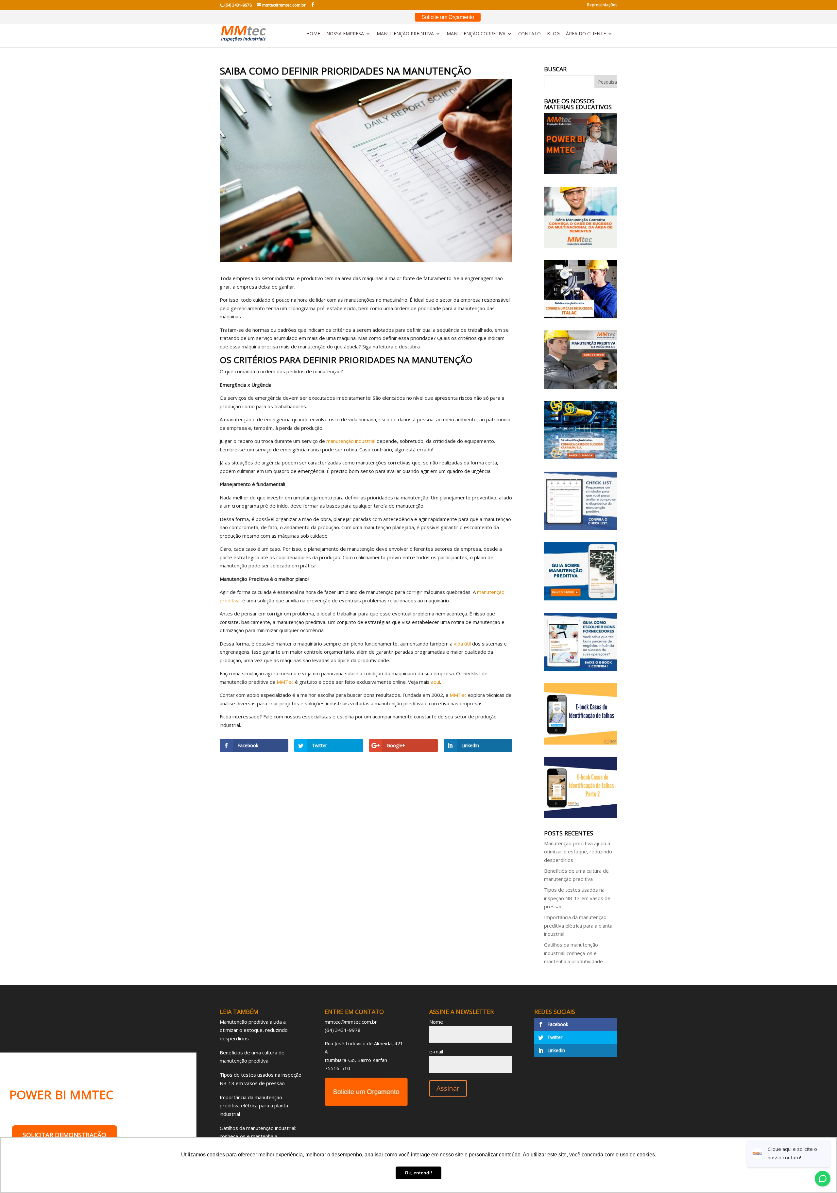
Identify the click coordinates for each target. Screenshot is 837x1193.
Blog (553, 34)
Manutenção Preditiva (405, 34)
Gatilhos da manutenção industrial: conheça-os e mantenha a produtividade (573, 953)
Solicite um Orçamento (447, 17)
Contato (529, 34)
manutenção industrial (350, 441)
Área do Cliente (586, 34)
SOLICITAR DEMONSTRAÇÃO (64, 1135)
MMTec (285, 682)
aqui (435, 682)
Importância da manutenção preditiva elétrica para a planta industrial (578, 925)
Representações (602, 5)
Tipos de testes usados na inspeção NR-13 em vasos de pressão (577, 898)
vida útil (462, 643)
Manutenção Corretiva (476, 34)
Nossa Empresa (345, 34)
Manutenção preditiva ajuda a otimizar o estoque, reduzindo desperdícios (578, 851)
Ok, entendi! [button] (418, 1172)
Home (313, 34)
